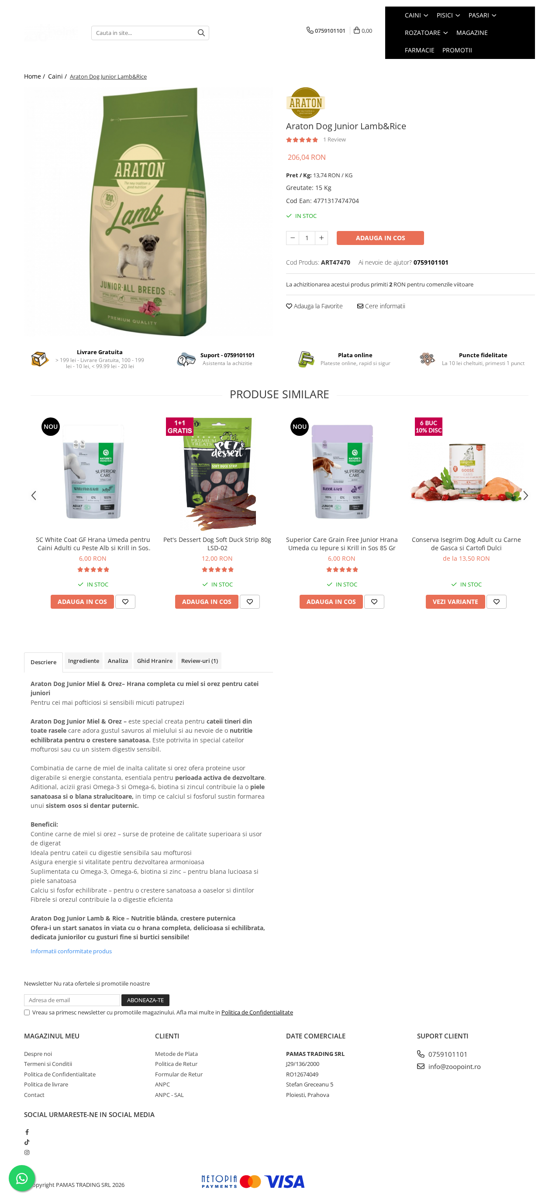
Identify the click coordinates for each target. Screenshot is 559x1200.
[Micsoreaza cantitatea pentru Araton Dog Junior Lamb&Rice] (292, 238)
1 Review (334, 139)
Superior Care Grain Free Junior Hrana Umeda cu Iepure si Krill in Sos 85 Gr (342, 543)
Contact (34, 1095)
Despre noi (38, 1054)
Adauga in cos (380, 238)
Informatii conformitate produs (71, 951)
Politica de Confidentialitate (257, 1012)
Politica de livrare (46, 1084)
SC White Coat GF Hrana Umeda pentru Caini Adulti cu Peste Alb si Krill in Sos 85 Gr (93, 543)
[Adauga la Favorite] (125, 602)
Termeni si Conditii (48, 1064)
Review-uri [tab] (199, 661)
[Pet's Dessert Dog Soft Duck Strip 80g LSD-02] (217, 473)
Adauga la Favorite (317, 306)
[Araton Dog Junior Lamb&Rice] (148, 211)
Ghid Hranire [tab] (155, 661)
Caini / (58, 76)
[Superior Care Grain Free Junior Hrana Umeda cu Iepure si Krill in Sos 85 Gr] (342, 473)
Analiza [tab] (118, 661)
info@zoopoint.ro (454, 1066)
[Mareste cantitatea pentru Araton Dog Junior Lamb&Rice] (321, 238)
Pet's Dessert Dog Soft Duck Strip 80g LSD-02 (217, 543)
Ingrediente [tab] (83, 661)
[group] (148, 211)
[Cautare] (201, 33)
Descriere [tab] (43, 662)
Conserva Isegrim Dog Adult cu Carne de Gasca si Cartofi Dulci (466, 543)
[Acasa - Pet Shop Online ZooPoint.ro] (51, 32)
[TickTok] (27, 1142)
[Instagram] (27, 1152)
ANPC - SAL (169, 1095)
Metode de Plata (176, 1054)
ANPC (162, 1084)
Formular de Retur (179, 1074)
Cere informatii (384, 306)
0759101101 (447, 1054)
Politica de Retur (176, 1064)
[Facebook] (27, 1132)
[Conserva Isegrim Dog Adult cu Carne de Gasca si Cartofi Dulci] (466, 473)
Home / (35, 76)
